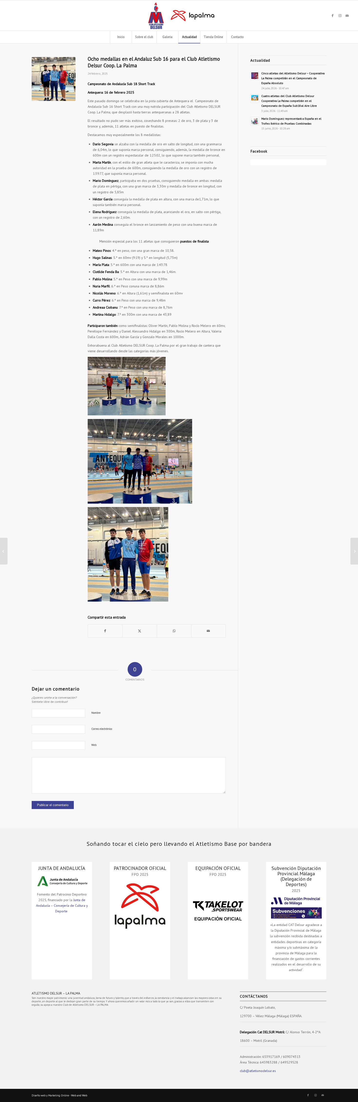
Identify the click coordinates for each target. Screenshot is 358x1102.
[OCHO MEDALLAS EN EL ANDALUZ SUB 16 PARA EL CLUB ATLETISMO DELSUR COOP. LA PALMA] (53, 79)
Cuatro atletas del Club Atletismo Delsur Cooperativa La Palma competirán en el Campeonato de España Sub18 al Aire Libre (289, 100)
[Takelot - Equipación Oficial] (218, 906)
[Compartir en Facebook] (105, 630)
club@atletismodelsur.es (258, 1071)
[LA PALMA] (140, 906)
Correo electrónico (101, 729)
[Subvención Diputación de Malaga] (296, 907)
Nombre (96, 712)
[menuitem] (121, 37)
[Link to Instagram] (340, 15)
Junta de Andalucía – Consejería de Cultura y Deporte (62, 905)
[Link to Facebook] (332, 15)
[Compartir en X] (139, 630)
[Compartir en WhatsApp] (174, 630)
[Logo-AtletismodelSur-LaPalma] (178, 15)
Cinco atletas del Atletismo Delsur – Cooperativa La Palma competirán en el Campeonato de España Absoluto (293, 78)
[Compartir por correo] (208, 630)
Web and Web (79, 1095)
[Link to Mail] (347, 15)
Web (93, 745)
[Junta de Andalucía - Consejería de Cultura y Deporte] (61, 881)
